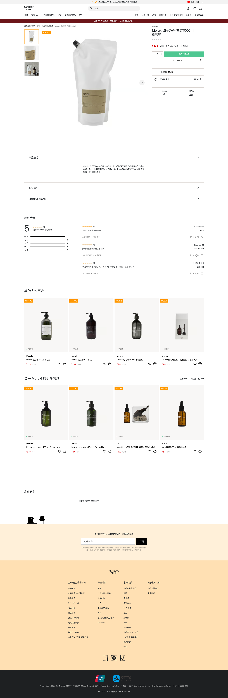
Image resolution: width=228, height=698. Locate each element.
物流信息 (71, 613)
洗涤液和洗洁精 (47, 26)
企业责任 (151, 593)
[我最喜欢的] (194, 8)
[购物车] (200, 8)
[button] (157, 39)
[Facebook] (105, 658)
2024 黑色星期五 (131, 637)
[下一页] (142, 82)
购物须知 (71, 588)
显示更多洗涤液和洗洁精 (89, 500)
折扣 (125, 647)
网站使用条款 (73, 622)
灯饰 (59, 15)
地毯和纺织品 (70, 15)
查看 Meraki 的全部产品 (190, 379)
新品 (137, 15)
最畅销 (188, 15)
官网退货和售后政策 (76, 593)
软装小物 (35, 15)
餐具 (26, 15)
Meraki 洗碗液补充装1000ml (65, 26)
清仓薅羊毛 (199, 15)
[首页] (29, 8)
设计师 (126, 598)
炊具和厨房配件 (48, 15)
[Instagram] (114, 658)
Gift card (101, 622)
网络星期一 (128, 642)
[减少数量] (154, 54)
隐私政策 (71, 627)
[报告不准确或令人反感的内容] (202, 237)
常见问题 (71, 608)
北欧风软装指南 (176, 15)
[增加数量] (161, 54)
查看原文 (96, 237)
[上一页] (47, 82)
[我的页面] (188, 8)
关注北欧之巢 (73, 603)
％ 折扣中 (127, 608)
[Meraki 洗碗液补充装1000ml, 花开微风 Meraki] (95, 82)
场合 (125, 622)
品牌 (154, 15)
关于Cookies (73, 632)
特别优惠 (163, 15)
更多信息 (197, 79)
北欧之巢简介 (153, 588)
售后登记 (71, 598)
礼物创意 (145, 15)
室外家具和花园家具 (106, 618)
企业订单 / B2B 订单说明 (78, 637)
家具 (81, 15)
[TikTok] (122, 658)
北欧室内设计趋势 (131, 632)
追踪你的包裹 (73, 618)
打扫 (38, 26)
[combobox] (195, 2)
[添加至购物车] (64, 363)
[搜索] (91, 8)
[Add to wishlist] (60, 364)
